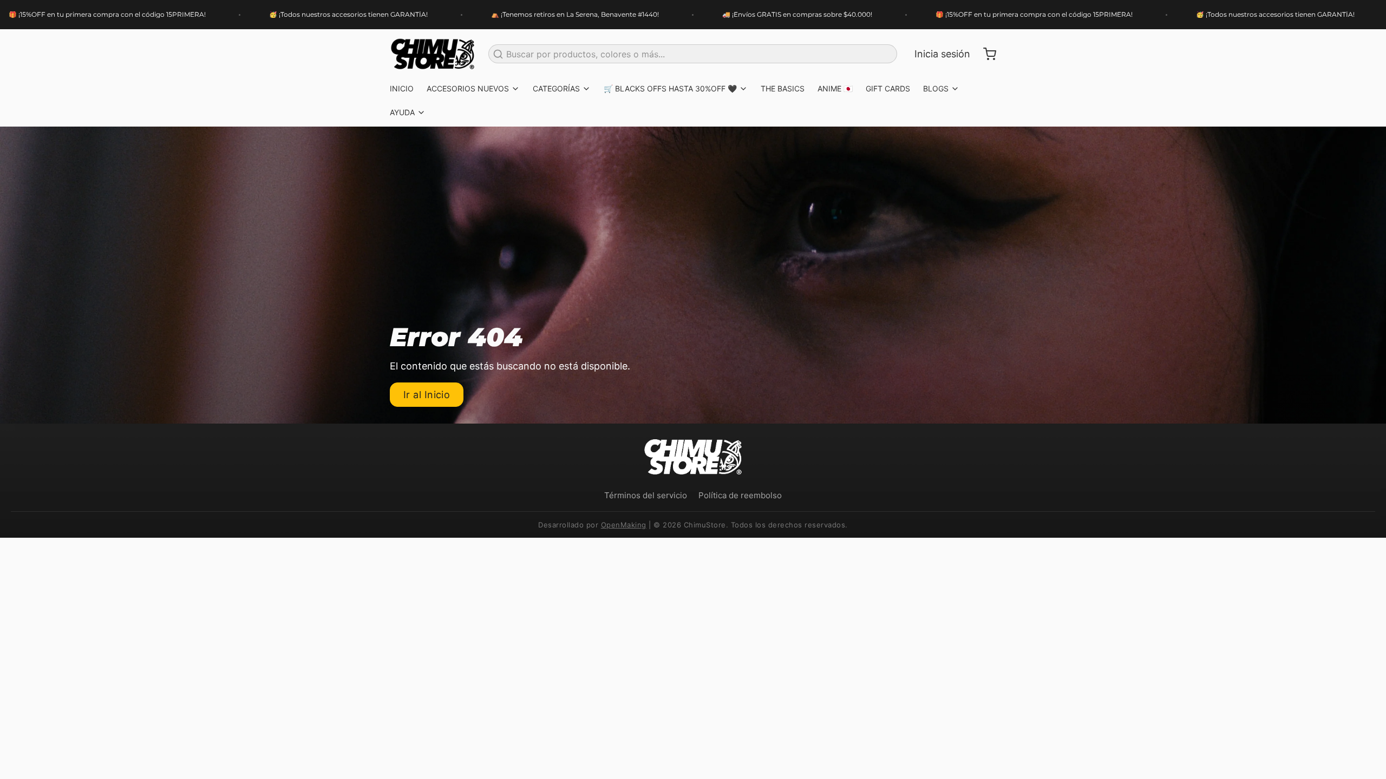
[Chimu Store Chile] (432, 54)
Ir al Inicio (426, 394)
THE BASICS (783, 88)
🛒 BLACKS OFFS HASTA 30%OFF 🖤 (670, 88)
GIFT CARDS (888, 88)
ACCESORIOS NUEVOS (468, 88)
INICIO (402, 88)
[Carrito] (985, 54)
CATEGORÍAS (556, 88)
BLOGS (936, 88)
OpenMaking (623, 524)
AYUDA (402, 112)
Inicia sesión (942, 54)
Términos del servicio (645, 495)
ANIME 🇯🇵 (835, 88)
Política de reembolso (740, 495)
